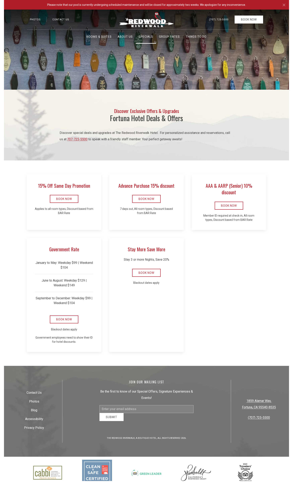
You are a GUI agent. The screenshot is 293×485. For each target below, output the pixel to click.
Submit (111, 420)
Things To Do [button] (196, 36)
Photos (35, 19)
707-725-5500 (77, 139)
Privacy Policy (34, 429)
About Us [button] (125, 36)
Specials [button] (146, 36)
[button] (284, 5)
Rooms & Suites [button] (99, 36)
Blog (34, 412)
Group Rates (169, 36)
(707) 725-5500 (219, 19)
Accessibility (34, 420)
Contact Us (60, 19)
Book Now (249, 19)
